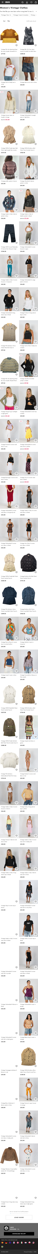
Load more (19, 1217)
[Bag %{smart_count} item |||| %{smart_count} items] (36, 2)
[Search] (22, 2)
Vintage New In (6, 15)
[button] (2, 1243)
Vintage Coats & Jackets (20, 15)
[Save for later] (16, 45)
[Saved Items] (31, 2)
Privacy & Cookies (28, 1251)
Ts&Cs (35, 1251)
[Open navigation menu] (2, 2)
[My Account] (27, 2)
